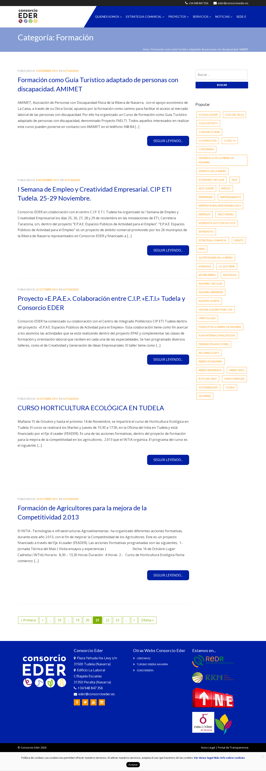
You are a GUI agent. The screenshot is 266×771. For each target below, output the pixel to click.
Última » (147, 620)
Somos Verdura (234, 379)
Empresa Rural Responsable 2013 (220, 205)
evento (239, 240)
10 (59, 620)
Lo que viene (227, 266)
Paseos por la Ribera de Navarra (220, 327)
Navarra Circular (210, 283)
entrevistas (206, 231)
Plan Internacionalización (217, 335)
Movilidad (230, 275)
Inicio (146, 49)
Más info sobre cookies (229, 758)
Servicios (200, 16)
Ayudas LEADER (208, 115)
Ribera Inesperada (210, 370)
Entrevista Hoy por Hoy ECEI (217, 223)
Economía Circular (211, 180)
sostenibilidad (208, 387)
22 (107, 620)
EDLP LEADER (206, 188)
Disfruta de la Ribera (212, 171)
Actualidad (71, 71)
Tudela (230, 387)
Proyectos (177, 16)
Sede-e (241, 16)
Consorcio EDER (209, 132)
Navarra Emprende (211, 292)
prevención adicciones (214, 344)
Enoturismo (226, 214)
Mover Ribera (207, 275)
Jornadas (205, 266)
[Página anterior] (42, 620)
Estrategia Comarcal (143, 16)
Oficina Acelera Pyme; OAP (216, 309)
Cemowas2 (143, 658)
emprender (206, 197)
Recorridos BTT (209, 353)
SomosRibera (145, 670)
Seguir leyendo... (168, 141)
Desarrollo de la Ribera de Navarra (216, 160)
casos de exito (208, 123)
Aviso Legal (208, 747)
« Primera (28, 620)
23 (117, 620)
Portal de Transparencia (233, 747)
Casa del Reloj (234, 115)
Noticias (222, 16)
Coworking (206, 149)
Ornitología (207, 318)
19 (77, 620)
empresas (204, 214)
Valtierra (205, 396)
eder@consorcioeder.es (233, 3)
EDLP (235, 180)
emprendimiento (230, 197)
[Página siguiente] (134, 620)
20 (87, 620)
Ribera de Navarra (210, 361)
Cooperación (208, 141)
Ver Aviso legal (203, 758)
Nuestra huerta (209, 301)
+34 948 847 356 (198, 3)
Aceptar (133, 764)
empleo (226, 188)
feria (202, 249)
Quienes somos (107, 16)
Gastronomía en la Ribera (216, 257)
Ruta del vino (208, 379)
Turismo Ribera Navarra (152, 664)
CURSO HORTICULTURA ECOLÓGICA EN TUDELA (91, 408)
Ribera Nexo (237, 370)
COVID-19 (229, 141)
